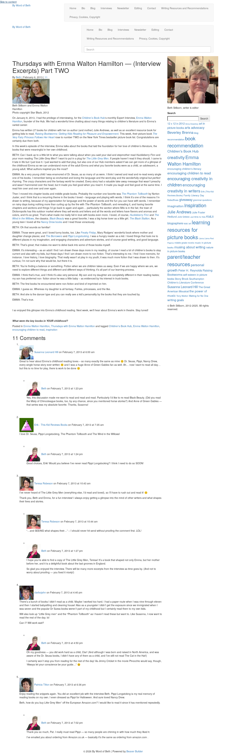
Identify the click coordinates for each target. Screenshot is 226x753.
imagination (175, 206)
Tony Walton (182, 295)
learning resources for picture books (188, 229)
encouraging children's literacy (184, 169)
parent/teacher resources (183, 260)
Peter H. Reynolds (190, 270)
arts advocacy (194, 127)
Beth (43, 388)
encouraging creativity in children (189, 181)
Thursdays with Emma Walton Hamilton (73, 326)
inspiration (51, 329)
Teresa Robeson (43, 483)
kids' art (187, 223)
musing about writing (189, 246)
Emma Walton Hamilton (36, 326)
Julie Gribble (183, 216)
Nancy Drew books (51, 222)
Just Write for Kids (198, 217)
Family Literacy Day (194, 195)
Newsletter (123, 8)
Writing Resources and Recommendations (184, 8)
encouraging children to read (28, 329)
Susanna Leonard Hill (46, 352)
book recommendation (185, 142)
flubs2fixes (173, 200)
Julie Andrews (179, 211)
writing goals (175, 300)
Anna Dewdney (191, 123)
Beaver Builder (134, 751)
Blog (92, 8)
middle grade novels (184, 242)
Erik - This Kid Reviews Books (50, 424)
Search (171, 113)
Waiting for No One (198, 295)
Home (73, 8)
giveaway (185, 199)
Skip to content (8, 2)
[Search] (85, 45)
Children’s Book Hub (93, 117)
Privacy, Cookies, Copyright (85, 17)
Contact (151, 8)
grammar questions (202, 199)
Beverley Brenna (180, 132)
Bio (83, 8)
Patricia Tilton (41, 684)
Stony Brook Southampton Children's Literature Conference (185, 280)
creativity (176, 157)
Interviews (106, 8)
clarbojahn (40, 592)
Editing (138, 8)
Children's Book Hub (120, 326)
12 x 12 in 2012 (176, 123)
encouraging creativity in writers (186, 187)
